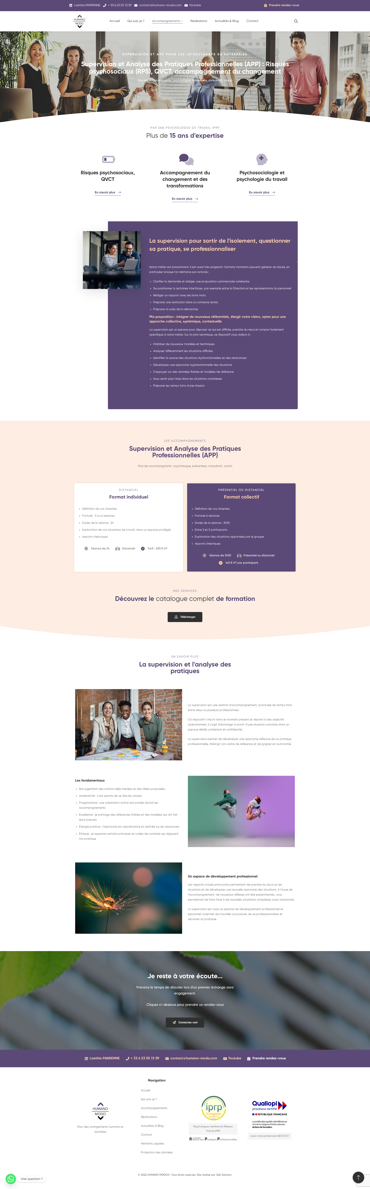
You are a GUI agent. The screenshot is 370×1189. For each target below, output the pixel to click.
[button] (185, 617)
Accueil (145, 1090)
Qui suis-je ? (149, 1099)
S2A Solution (223, 1175)
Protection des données (157, 1152)
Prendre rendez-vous (284, 5)
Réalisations (149, 1117)
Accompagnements (154, 1108)
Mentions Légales (152, 1143)
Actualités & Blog (152, 1125)
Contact (146, 1134)
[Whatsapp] (11, 1179)
